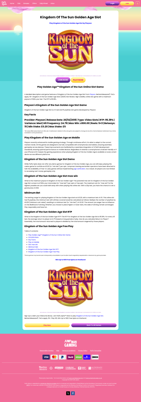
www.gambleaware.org (76, 378)
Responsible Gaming (46, 351)
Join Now (63, 80)
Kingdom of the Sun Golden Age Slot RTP (43, 249)
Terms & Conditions (68, 351)
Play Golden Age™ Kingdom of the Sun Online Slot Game (49, 235)
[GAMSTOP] (59, 368)
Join (127, 3)
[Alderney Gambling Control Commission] (95, 368)
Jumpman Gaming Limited (48, 383)
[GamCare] (43, 368)
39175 (28, 385)
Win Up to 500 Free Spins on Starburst (70, 260)
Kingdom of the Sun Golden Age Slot (89, 316)
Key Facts (32, 240)
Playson (93, 94)
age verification (79, 169)
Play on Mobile (33, 242)
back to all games (94, 325)
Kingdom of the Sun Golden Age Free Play (43, 252)
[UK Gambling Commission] (71, 368)
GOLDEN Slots (33, 237)
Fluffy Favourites (95, 351)
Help (57, 351)
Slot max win (33, 244)
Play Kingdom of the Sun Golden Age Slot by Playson (70, 23)
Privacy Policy (82, 351)
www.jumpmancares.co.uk (94, 378)
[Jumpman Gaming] (70, 346)
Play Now (78, 80)
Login (112, 3)
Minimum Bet (33, 247)
